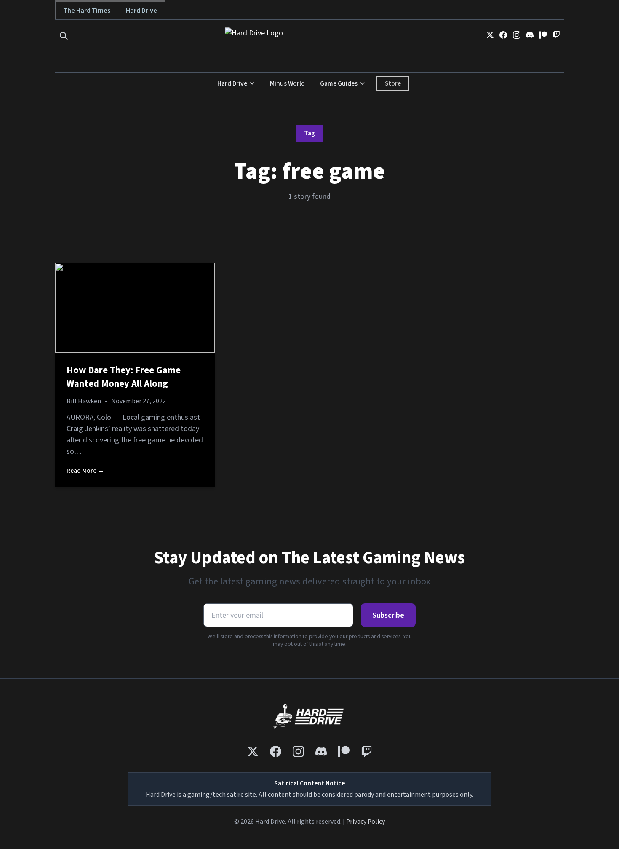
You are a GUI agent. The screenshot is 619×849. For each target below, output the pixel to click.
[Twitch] (556, 35)
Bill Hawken (84, 401)
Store (393, 83)
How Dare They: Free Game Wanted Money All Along (124, 377)
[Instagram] (516, 35)
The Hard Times (86, 10)
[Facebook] (503, 35)
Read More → (85, 470)
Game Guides (339, 83)
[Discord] (530, 35)
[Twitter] (490, 35)
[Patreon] (543, 35)
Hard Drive (141, 10)
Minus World (287, 83)
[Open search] (63, 36)
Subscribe (388, 615)
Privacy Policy (365, 821)
